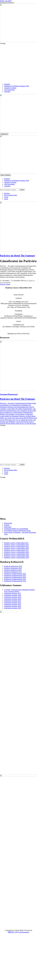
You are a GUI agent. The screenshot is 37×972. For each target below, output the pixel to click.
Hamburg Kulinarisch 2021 (13, 572)
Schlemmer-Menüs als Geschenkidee (16, 529)
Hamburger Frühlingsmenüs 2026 (15, 581)
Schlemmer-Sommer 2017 (12, 593)
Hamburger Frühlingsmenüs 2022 (15, 573)
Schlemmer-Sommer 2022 (12, 602)
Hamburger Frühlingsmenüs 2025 (15, 579)
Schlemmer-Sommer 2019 (12, 597)
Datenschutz (8, 523)
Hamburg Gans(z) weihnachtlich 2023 (16, 554)
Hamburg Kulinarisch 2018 (13, 566)
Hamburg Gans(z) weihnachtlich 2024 (16, 556)
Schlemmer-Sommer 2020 (12, 599)
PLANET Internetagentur (18, 932)
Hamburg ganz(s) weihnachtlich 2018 (16, 544)
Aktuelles (7, 91)
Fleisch (2, 284)
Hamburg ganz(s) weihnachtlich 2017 (16, 543)
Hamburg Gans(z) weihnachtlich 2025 (16, 557)
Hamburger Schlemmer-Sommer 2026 (16, 86)
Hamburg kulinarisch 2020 (12, 570)
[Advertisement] (18, 62)
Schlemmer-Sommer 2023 (12, 604)
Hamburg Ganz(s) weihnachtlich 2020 (16, 548)
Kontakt (6, 525)
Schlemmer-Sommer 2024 (12, 606)
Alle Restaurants (9, 90)
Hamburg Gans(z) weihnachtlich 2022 (16, 552)
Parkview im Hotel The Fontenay (17, 255)
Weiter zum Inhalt (6, 1)
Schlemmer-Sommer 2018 (12, 595)
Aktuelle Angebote (10, 88)
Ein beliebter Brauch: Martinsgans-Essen (17, 530)
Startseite (7, 84)
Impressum (7, 527)
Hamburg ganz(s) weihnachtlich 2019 (16, 546)
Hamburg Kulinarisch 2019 (13, 568)
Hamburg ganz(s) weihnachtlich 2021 (16, 550)
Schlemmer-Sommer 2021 (12, 601)
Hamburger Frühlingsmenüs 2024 (15, 577)
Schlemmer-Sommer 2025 (12, 608)
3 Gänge (7, 284)
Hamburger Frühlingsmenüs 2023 (15, 575)
